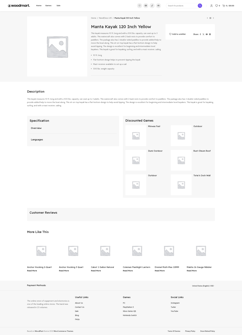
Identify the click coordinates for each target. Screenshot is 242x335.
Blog (77, 315)
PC (124, 303)
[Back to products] (210, 18)
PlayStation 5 (128, 307)
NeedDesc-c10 (105, 18)
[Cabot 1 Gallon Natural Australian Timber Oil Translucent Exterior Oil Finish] (105, 250)
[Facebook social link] (200, 34)
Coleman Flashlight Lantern (136, 267)
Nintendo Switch (130, 315)
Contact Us (79, 307)
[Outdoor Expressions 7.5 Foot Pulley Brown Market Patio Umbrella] (135, 184)
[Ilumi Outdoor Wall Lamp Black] (135, 160)
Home (93, 18)
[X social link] (203, 34)
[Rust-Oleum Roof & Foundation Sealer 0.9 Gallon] (181, 160)
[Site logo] (19, 5)
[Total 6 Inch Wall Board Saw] (181, 184)
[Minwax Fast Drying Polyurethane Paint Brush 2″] (135, 135)
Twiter (173, 307)
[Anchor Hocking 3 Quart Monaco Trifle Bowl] (73, 250)
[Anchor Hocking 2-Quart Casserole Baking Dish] (41, 250)
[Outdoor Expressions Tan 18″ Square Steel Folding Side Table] (181, 135)
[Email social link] (206, 34)
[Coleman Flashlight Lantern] (137, 250)
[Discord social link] (158, 5)
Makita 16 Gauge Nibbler (199, 267)
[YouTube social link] (145, 5)
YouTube (174, 311)
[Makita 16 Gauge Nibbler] (201, 250)
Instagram (175, 303)
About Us (79, 303)
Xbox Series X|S (129, 311)
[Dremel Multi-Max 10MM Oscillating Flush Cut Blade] (169, 250)
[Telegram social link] (210, 34)
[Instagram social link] (139, 5)
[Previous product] (207, 18)
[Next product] (213, 18)
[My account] (211, 5)
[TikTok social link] (152, 5)
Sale (76, 311)
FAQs (77, 319)
